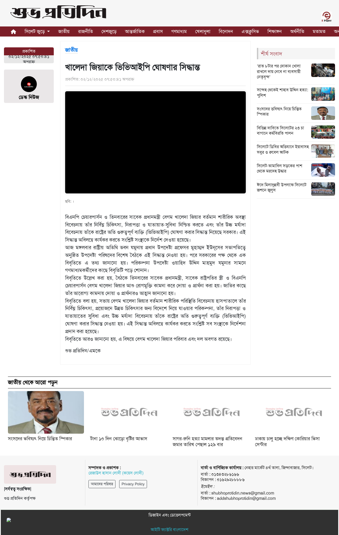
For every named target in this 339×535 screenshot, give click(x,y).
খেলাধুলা (202, 31)
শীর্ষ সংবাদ (271, 53)
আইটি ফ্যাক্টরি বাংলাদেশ (169, 529)
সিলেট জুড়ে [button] (35, 31)
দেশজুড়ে (109, 31)
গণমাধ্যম (179, 31)
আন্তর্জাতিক (135, 31)
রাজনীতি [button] (85, 31)
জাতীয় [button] (64, 31)
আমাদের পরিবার (102, 484)
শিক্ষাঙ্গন (274, 31)
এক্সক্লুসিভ (250, 31)
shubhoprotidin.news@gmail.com (242, 493)
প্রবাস (158, 31)
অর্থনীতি (297, 31)
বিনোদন (226, 31)
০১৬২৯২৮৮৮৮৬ (231, 479)
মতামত (319, 31)
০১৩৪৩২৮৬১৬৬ (225, 474)
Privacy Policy (133, 484)
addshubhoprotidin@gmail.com (246, 498)
